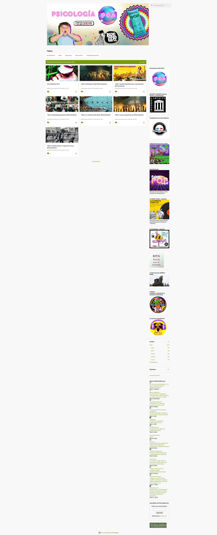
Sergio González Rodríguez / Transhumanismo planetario (158, 453)
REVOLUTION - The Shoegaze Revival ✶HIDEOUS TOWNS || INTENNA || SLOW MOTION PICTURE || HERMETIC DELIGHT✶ (158, 493)
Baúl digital (79, 55)
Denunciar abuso (155, 375)
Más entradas (96, 161)
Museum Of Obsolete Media (158, 472)
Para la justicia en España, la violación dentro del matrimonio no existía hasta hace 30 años (159, 395)
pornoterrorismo (155, 435)
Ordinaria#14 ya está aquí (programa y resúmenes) (157, 404)
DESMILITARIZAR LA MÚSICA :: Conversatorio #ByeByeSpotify (159, 413)
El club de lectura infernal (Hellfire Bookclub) (157, 429)
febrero (153, 356)
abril (152, 351)
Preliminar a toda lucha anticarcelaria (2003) (156, 421)
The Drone (153, 459)
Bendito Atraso (154, 427)
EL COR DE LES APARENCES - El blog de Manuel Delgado (159, 385)
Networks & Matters (155, 476)
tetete (151, 437)
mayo (152, 348)
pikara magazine (155, 392)
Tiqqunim (152, 419)
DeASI (60, 55)
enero (153, 359)
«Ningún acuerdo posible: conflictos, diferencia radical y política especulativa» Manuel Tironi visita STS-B (158, 480)
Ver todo (142, 62)
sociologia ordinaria (156, 402)
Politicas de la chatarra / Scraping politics (157, 469)
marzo (153, 354)
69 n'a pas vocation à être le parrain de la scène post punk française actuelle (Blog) (158, 462)
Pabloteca (68, 55)
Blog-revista (51, 55)
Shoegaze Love (154, 488)
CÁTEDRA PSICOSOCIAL (93, 55)
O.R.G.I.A (152, 441)
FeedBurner (163, 516)
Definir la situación (155, 387)
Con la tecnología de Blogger (110, 532)
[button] (76, 92)
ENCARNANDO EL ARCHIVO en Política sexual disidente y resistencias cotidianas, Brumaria (159, 444)
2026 (151, 345)
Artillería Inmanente (156, 451)
